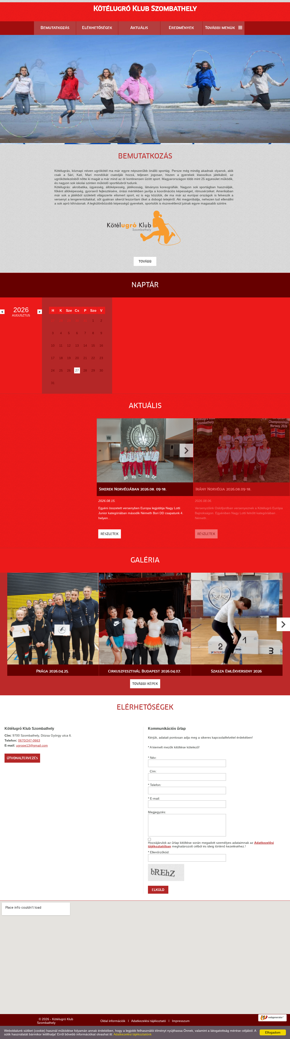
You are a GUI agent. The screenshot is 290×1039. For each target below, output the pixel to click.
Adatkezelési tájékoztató (148, 1021)
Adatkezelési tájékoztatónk (133, 1034)
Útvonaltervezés (22, 758)
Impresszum (181, 1021)
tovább (145, 261)
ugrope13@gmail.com (32, 745)
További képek (145, 684)
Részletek (109, 534)
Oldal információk (112, 1021)
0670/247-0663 (29, 740)
